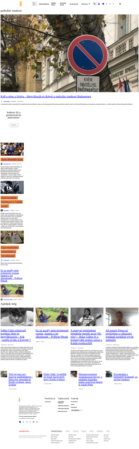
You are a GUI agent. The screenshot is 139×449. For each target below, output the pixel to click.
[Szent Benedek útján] (12, 149)
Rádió (108, 431)
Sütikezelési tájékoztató (63, 405)
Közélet (67, 431)
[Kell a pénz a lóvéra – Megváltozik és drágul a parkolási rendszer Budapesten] (69, 53)
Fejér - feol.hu (71, 436)
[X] (110, 4)
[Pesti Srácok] (25, 3)
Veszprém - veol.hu (107, 438)
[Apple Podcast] (37, 422)
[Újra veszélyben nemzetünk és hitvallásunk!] (12, 237)
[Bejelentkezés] (99, 4)
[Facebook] (106, 4)
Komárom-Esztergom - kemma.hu (92, 436)
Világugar (74, 4)
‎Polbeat (15, 299)
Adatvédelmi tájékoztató (61, 402)
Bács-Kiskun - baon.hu (55, 434)
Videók (72, 404)
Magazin (84, 431)
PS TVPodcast (74, 401)
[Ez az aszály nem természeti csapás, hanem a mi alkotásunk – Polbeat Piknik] (12, 291)
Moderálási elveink (62, 411)
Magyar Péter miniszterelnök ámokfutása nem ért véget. (11, 263)
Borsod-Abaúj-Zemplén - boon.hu (57, 440)
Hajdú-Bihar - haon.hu (72, 440)
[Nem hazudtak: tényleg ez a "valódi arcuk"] (12, 187)
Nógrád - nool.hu (89, 438)
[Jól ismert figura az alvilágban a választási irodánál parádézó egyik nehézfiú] (122, 317)
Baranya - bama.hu (54, 436)
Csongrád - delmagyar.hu (55, 442)
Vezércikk (12, 210)
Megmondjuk (44, 4)
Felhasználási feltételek (63, 408)
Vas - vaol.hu (106, 436)
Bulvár (91, 431)
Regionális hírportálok (57, 431)
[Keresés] (94, 3)
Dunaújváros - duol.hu (72, 434)
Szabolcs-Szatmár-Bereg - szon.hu (92, 442)
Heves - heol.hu (71, 442)
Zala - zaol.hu (106, 440)
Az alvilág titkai (47, 383)
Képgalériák (74, 407)
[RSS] (113, 4)
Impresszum (48, 401)
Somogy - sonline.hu (89, 440)
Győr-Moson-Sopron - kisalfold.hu (75, 438)
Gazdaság (75, 431)
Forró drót (53, 3)
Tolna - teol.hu (106, 434)
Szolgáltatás (100, 431)
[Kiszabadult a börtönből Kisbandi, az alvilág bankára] (109, 374)
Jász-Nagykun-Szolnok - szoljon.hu (92, 434)
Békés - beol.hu (53, 438)
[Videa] (103, 4)
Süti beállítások (75, 410)
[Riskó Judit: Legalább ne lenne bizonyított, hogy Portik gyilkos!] (39, 374)
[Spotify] (33, 422)
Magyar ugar (63, 3)
